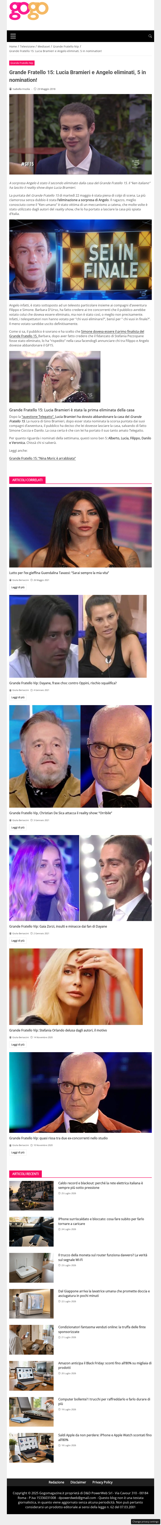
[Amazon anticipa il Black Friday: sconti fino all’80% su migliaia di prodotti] (31, 1376)
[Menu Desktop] (13, 36)
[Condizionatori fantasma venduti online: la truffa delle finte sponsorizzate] (31, 1340)
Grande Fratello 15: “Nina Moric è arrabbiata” (42, 458)
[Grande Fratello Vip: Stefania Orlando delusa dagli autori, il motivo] (80, 986)
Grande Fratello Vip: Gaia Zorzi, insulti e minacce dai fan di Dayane (58, 926)
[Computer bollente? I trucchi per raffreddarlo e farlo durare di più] (31, 1412)
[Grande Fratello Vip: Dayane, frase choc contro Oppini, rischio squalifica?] (80, 636)
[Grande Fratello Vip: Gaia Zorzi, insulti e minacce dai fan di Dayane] (80, 878)
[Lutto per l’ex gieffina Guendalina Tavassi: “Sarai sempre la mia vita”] (80, 527)
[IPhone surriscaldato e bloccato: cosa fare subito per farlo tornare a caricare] (31, 1232)
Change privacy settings (146, 1521)
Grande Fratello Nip (21, 63)
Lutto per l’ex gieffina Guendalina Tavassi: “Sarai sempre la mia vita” (59, 573)
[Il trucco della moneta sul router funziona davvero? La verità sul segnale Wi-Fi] (31, 1268)
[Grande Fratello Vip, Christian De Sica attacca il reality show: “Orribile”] (80, 756)
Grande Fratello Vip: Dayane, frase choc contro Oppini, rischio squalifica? (63, 683)
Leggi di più (18, 587)
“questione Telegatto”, (38, 416)
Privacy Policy (102, 1482)
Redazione (56, 1482)
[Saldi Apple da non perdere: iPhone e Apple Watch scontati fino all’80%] (31, 1448)
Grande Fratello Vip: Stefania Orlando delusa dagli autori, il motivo (58, 1030)
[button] (150, 36)
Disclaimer (78, 1482)
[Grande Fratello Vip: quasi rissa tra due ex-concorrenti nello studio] (80, 1092)
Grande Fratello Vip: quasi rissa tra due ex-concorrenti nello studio (58, 1138)
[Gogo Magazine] (28, 15)
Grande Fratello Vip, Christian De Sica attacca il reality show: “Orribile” (60, 813)
